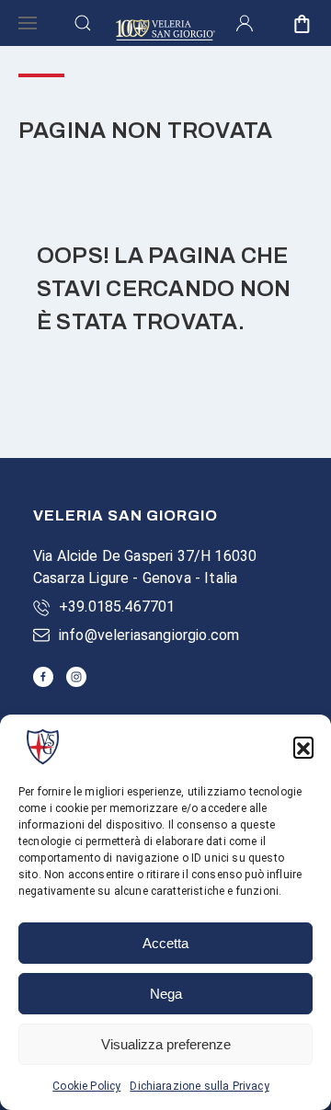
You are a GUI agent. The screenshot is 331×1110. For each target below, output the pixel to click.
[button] (303, 747)
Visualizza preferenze (166, 1044)
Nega (166, 993)
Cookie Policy (86, 1086)
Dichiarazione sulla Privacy (199, 1086)
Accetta (165, 943)
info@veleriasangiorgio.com (149, 635)
